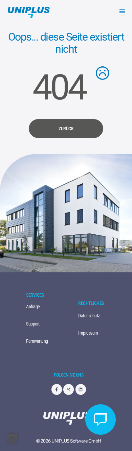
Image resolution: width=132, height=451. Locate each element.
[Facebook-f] (56, 389)
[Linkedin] (80, 389)
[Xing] (68, 389)
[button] (122, 11)
